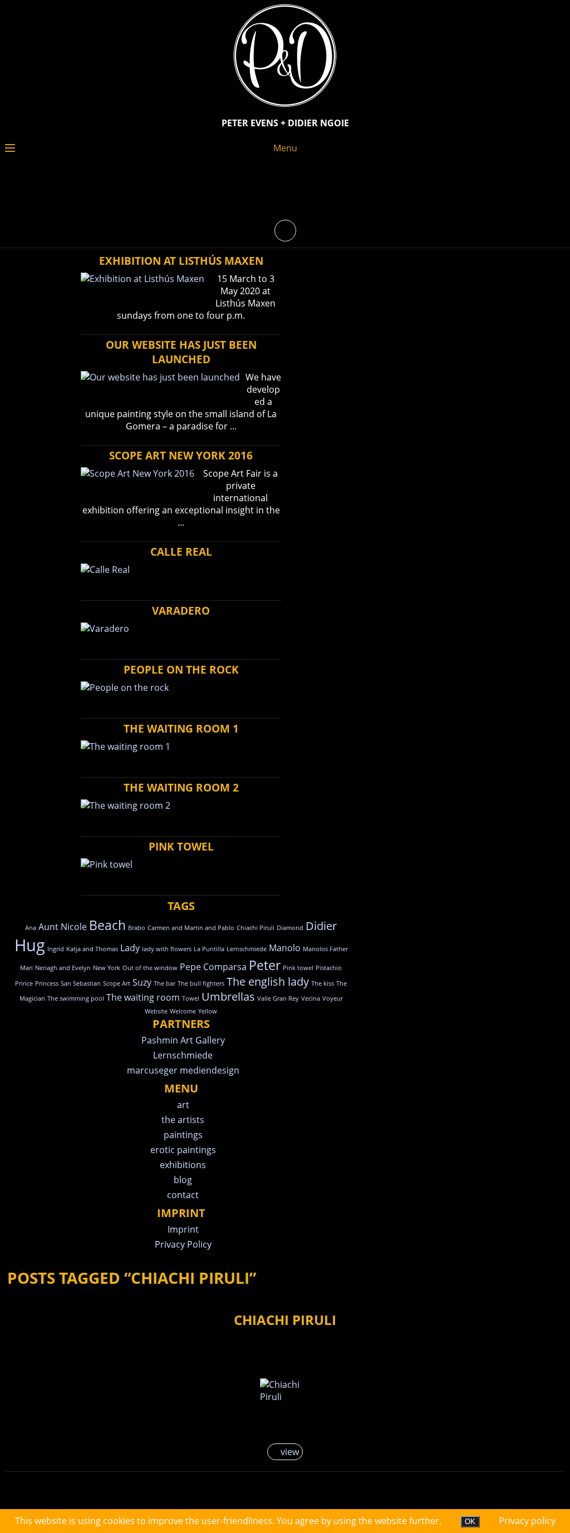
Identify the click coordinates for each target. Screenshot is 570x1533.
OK (470, 1521)
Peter (265, 965)
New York (106, 968)
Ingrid (55, 949)
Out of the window (150, 968)
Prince (24, 983)
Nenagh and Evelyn (63, 968)
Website (156, 1011)
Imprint (183, 1229)
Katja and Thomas (92, 949)
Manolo (285, 948)
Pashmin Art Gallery (183, 1040)
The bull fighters (201, 983)
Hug (29, 945)
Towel (190, 998)
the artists (182, 1120)
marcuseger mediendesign (183, 1070)
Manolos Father (325, 949)
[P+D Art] (285, 108)
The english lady (268, 981)
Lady (130, 948)
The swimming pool (75, 998)
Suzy (141, 982)
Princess (46, 983)
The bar (164, 983)
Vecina (310, 998)
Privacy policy (527, 1521)
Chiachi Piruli (255, 928)
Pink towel (298, 968)
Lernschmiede (247, 949)
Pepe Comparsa (213, 967)
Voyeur (332, 998)
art (183, 1105)
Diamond (290, 928)
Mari (26, 968)
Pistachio (329, 968)
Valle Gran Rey (278, 998)
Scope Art (116, 983)
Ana (30, 928)
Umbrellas (228, 996)
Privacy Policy (183, 1244)
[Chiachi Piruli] (285, 1390)
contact (183, 1195)
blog (183, 1180)
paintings (183, 1135)
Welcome (183, 1011)
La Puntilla (209, 949)
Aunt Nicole (62, 927)
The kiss (322, 983)
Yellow (207, 1011)
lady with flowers (166, 949)
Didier (321, 925)
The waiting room (143, 997)
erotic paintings (183, 1150)
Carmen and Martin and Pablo (191, 928)
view (288, 1452)
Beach (107, 925)
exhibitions (183, 1165)
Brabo (136, 928)
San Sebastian (81, 983)
